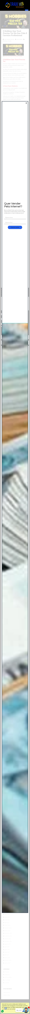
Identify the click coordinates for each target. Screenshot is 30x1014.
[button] (26, 103)
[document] (15, 507)
